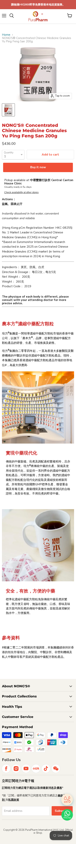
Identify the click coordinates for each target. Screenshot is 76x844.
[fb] (6, 768)
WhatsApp (67, 818)
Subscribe (62, 811)
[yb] (26, 768)
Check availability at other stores (21, 192)
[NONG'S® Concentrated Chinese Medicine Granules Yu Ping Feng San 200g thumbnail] (8, 110)
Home (6, 34)
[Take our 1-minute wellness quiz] (67, 800)
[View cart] (69, 15)
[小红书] (36, 768)
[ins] (16, 768)
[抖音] (46, 768)
